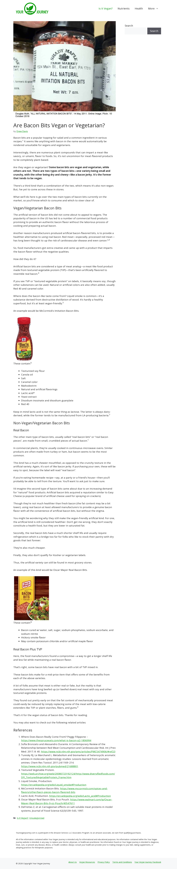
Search (129, 25)
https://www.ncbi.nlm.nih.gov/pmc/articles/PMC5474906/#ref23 (78, 751)
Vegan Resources (87, 862)
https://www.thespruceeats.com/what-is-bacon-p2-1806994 (56, 740)
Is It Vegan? (105, 8)
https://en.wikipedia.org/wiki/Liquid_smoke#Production (53, 784)
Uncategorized (36, 817)
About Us (72, 862)
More (151, 8)
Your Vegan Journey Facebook (147, 862)
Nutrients (124, 8)
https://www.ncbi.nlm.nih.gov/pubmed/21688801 (49, 766)
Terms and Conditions (122, 862)
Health (139, 8)
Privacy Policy (104, 862)
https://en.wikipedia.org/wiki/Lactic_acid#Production (80, 796)
